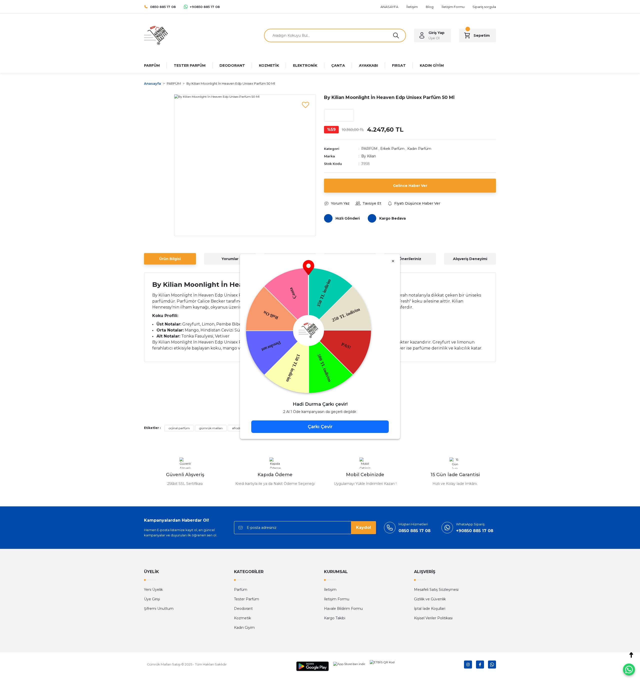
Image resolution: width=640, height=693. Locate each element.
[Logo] (156, 35)
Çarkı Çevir (320, 426)
